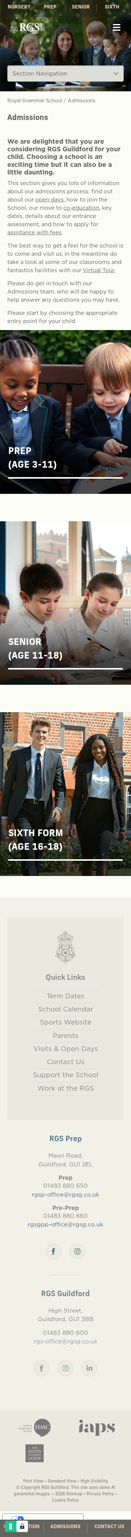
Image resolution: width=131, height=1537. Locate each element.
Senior (81, 7)
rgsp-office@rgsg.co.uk (65, 1194)
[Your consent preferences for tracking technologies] (22, 1526)
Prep (50, 7)
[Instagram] (77, 1251)
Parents (65, 1035)
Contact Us (109, 1527)
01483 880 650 (65, 1186)
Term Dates (65, 996)
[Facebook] (54, 1251)
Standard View (62, 1481)
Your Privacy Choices (49, 1519)
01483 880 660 (65, 1216)
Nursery (19, 7)
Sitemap (74, 1494)
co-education (81, 208)
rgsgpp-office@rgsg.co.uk (65, 1224)
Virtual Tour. (99, 270)
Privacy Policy (100, 1494)
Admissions (65, 1527)
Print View (33, 1481)
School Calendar (65, 1009)
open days (49, 199)
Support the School (65, 1074)
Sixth (112, 7)
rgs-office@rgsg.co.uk (65, 1341)
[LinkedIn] (89, 1368)
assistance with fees (34, 232)
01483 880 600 (65, 1333)
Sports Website (65, 1022)
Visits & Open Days (66, 1048)
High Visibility (94, 1481)
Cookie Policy (65, 1500)
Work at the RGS (65, 1088)
